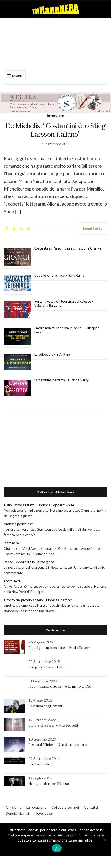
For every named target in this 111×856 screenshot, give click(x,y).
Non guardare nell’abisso (48, 783)
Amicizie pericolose (18, 524)
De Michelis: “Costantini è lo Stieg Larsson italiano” (55, 129)
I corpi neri (12, 581)
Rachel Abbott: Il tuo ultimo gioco (29, 562)
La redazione (36, 807)
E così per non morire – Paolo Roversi (59, 647)
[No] (104, 839)
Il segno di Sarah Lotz (46, 667)
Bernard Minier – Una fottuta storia (57, 744)
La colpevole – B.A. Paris (52, 354)
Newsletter (44, 813)
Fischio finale (39, 764)
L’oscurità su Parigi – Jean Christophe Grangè (67, 248)
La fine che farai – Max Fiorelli (53, 725)
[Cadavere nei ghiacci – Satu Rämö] (17, 283)
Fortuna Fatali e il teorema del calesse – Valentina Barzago (63, 303)
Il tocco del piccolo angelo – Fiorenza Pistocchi (38, 600)
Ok (56, 848)
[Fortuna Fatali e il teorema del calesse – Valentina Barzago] (17, 309)
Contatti (91, 807)
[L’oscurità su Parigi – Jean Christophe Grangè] (17, 257)
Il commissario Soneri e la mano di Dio (59, 686)
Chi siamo (13, 807)
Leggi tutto (93, 228)
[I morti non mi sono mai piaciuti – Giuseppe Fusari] (17, 336)
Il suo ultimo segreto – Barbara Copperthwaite (39, 505)
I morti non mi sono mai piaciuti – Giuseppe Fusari (66, 330)
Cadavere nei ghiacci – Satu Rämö (59, 275)
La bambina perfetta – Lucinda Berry (61, 380)
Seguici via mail (18, 813)
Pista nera (11, 543)
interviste (55, 115)
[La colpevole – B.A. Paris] (17, 362)
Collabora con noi (65, 807)
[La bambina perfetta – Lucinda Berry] (17, 388)
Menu (16, 75)
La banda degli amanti (46, 706)
